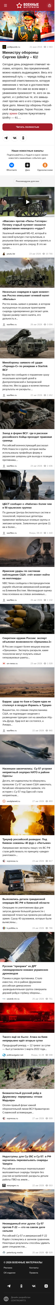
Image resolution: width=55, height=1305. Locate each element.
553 (51, 1185)
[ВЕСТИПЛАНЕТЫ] (4, 801)
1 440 (50, 533)
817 (51, 861)
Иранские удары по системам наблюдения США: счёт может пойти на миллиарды (26, 575)
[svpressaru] (4, 861)
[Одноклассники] (21, 1286)
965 (51, 730)
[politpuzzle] (4, 47)
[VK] (33, 1286)
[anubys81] (4, 253)
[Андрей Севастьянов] (4, 324)
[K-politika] (4, 928)
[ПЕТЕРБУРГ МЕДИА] (4, 1252)
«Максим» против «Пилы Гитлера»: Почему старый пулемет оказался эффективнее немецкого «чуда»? (24, 225)
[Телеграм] (9, 1286)
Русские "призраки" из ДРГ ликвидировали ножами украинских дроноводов (25, 970)
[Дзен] (46, 1286)
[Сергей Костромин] (4, 395)
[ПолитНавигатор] (4, 1055)
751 (51, 999)
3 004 (50, 324)
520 (51, 1252)
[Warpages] (4, 1185)
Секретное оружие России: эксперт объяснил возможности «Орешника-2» (26, 640)
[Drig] (4, 999)
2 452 (50, 395)
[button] (6, 138)
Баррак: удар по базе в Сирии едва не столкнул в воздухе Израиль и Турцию (26, 703)
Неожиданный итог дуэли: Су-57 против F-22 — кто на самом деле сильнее (23, 1227)
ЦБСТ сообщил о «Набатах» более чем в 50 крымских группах (27, 506)
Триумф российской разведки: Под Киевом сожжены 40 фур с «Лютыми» (26, 841)
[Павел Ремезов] (4, 466)
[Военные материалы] (27, 5)
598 (51, 1055)
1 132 (50, 600)
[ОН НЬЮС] (4, 663)
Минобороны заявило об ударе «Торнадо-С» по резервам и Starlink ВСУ (25, 366)
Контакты (33, 1267)
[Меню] (5, 5)
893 (51, 801)
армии (13, 113)
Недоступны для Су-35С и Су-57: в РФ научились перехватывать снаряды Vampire (26, 1160)
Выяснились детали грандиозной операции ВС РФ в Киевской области (25, 901)
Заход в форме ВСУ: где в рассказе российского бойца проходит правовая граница (27, 437)
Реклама (8, 1267)
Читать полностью (27, 127)
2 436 (50, 466)
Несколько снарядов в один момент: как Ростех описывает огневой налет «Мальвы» (26, 295)
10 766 (49, 254)
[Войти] (49, 5)
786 (51, 928)
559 (51, 1118)
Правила (33, 1272)
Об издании (9, 1272)
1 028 (50, 663)
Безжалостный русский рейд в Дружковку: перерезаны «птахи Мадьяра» (22, 1097)
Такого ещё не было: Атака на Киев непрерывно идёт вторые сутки (24, 1039)
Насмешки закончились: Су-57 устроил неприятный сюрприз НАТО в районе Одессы (27, 772)
